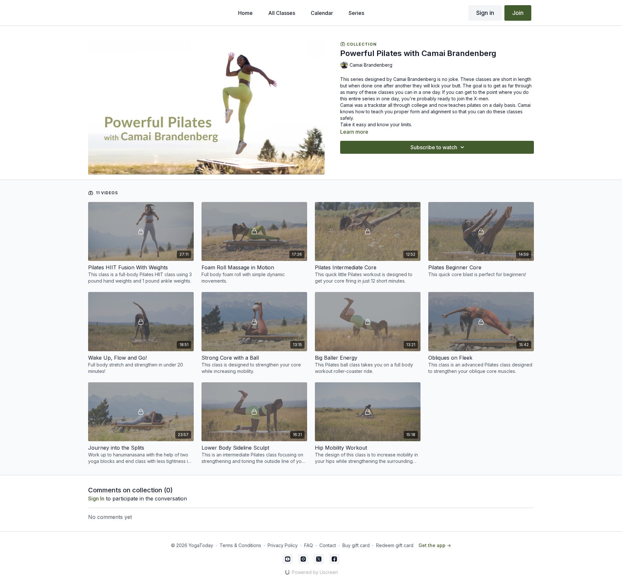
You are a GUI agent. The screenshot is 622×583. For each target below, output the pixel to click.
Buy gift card (356, 545)
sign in (96, 498)
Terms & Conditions (240, 545)
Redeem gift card (394, 545)
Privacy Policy (283, 545)
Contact (327, 545)
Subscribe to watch (433, 147)
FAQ (308, 545)
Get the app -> (435, 545)
